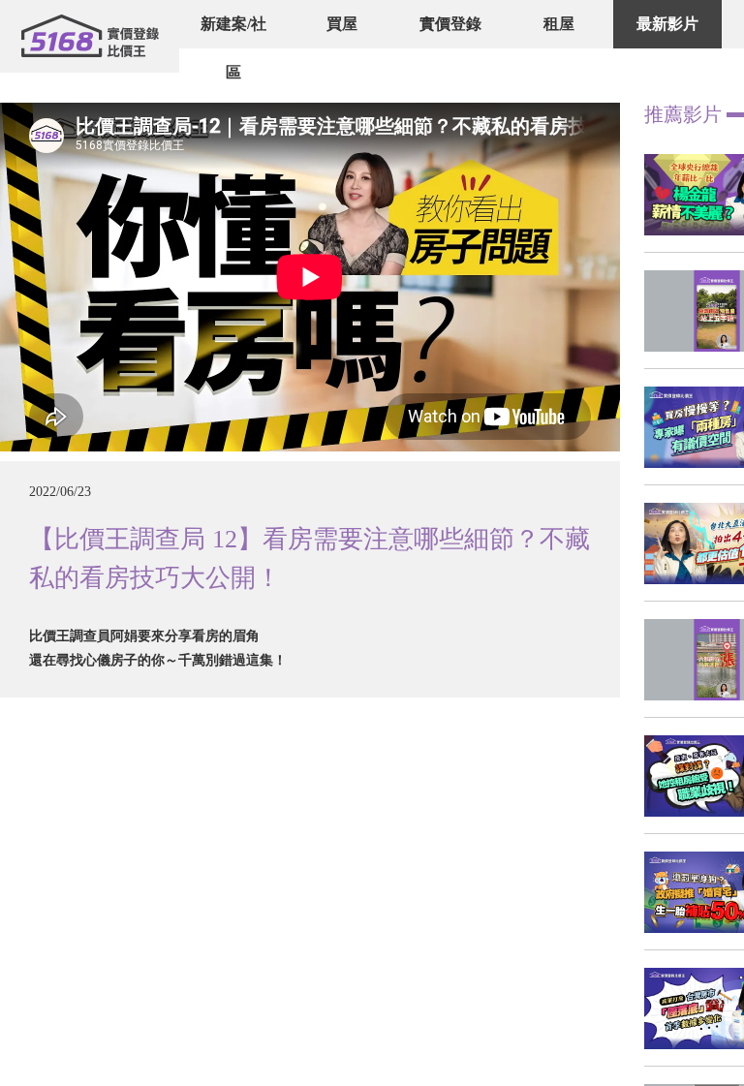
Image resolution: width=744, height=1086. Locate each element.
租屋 (558, 24)
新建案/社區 (233, 48)
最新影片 (667, 24)
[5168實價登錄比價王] (89, 36)
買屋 (341, 24)
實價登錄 (450, 24)
